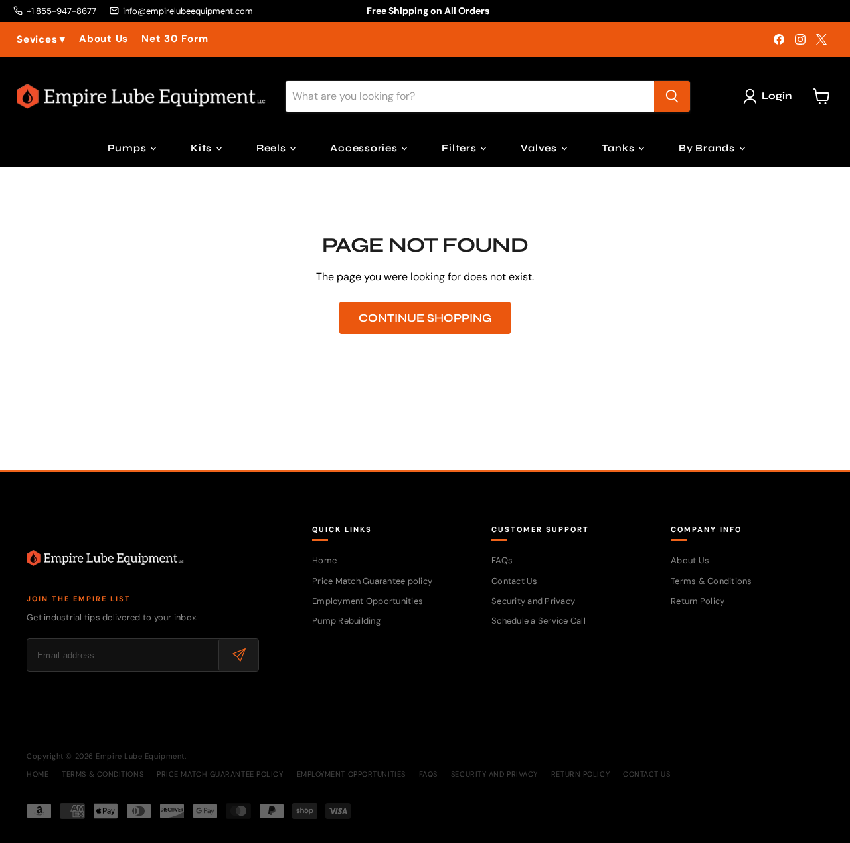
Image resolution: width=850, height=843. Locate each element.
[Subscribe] (238, 655)
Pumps (128, 148)
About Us (103, 39)
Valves (540, 148)
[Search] (672, 96)
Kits (202, 148)
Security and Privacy (533, 601)
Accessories (365, 148)
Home (324, 560)
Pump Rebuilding (346, 620)
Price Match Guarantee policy (372, 581)
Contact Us (514, 581)
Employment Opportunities (367, 601)
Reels (272, 148)
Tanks (620, 148)
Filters (460, 148)
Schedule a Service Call (538, 620)
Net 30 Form (174, 39)
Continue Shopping (425, 318)
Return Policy (697, 601)
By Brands (708, 148)
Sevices (41, 39)
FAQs (502, 560)
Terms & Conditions (711, 581)
